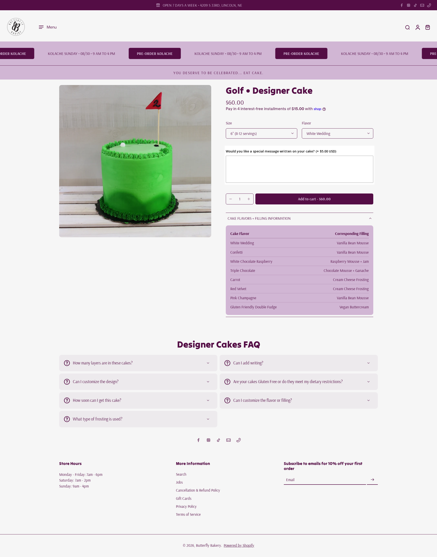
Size (229, 123)
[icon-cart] (427, 27)
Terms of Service (188, 514)
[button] (314, 199)
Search (181, 474)
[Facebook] (401, 5)
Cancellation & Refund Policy (198, 490)
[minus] (230, 199)
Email (290, 479)
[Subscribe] (372, 480)
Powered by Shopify (239, 545)
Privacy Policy (186, 506)
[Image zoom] (135, 161)
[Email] (422, 5)
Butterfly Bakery (208, 545)
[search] (407, 27)
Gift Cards (183, 498)
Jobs (179, 482)
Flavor (306, 123)
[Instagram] (408, 5)
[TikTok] (415, 5)
